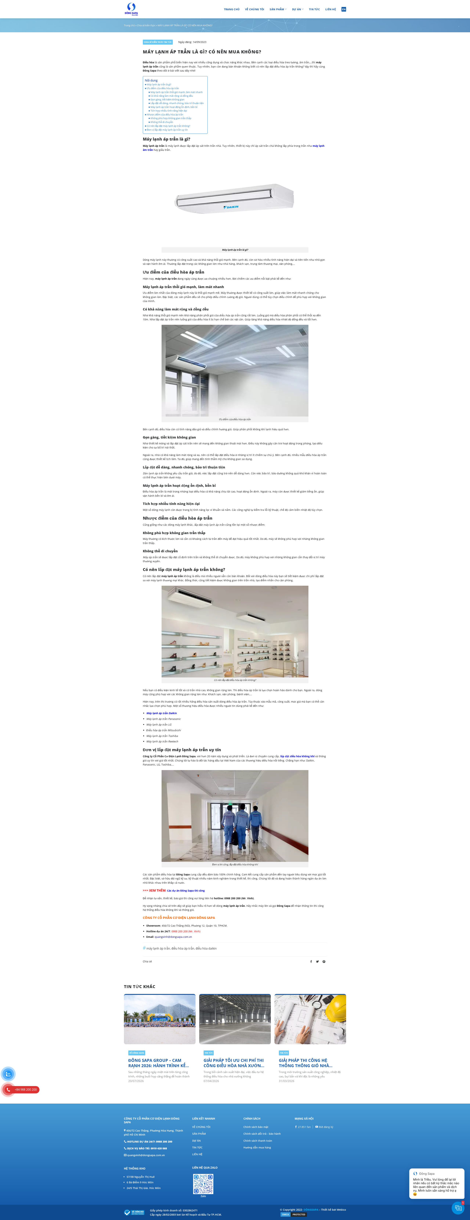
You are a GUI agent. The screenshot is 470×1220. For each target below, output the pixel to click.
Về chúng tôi (254, 9)
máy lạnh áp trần (158, 948)
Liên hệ (330, 9)
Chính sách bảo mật (255, 1127)
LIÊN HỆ (197, 1154)
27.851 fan (304, 1127)
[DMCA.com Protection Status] (294, 1214)
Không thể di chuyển (162, 122)
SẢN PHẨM (199, 1133)
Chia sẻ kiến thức (146, 25)
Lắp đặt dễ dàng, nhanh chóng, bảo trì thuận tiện (177, 103)
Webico (341, 1209)
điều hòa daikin (206, 948)
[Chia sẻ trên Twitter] (317, 961)
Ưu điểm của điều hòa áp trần (163, 88)
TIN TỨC (197, 1147)
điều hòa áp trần (182, 948)
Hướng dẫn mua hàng (257, 1147)
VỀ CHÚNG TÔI (201, 1127)
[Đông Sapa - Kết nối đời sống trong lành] (142, 9)
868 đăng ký (325, 1127)
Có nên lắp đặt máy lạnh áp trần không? (168, 126)
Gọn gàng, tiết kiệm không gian (168, 99)
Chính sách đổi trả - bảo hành (262, 1133)
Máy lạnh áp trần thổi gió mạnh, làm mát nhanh (177, 92)
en (344, 9)
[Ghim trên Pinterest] (324, 961)
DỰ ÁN (196, 1140)
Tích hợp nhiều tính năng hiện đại (169, 110)
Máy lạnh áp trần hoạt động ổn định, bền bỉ (174, 107)
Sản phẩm (277, 9)
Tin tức (314, 9)
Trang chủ (232, 9)
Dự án (296, 9)
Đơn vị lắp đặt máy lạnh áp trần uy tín (167, 129)
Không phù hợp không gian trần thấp (171, 118)
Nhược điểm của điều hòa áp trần (165, 114)
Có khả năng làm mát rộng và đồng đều (172, 95)
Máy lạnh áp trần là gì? (159, 84)
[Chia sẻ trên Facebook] (311, 961)
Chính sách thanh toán (257, 1140)
